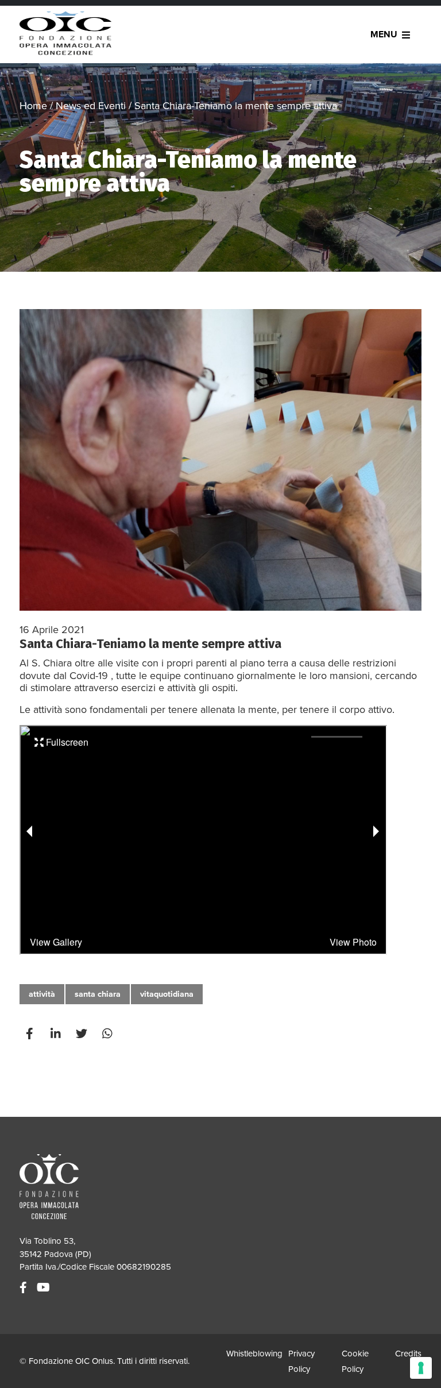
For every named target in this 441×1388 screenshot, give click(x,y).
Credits (408, 1353)
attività (42, 994)
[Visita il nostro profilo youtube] (45, 1288)
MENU (383, 34)
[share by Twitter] (82, 1033)
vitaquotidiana (167, 994)
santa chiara (98, 994)
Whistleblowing (254, 1353)
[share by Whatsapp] (108, 1033)
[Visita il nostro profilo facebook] (25, 1288)
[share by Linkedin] (56, 1033)
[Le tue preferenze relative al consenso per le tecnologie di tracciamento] (421, 1368)
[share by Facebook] (31, 1033)
